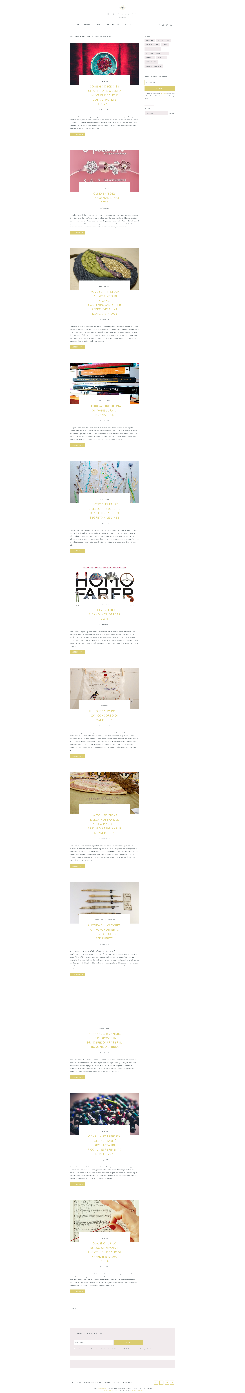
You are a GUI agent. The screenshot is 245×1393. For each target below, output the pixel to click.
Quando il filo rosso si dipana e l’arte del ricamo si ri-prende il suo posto (104, 1252)
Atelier (76, 24)
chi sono (116, 24)
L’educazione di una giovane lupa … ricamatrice (104, 411)
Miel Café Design (136, 1390)
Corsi (97, 24)
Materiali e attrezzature (104, 920)
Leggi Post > (77, 134)
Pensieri (104, 81)
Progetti (104, 706)
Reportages (104, 188)
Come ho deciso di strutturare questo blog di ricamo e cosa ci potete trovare (104, 95)
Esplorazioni (104, 286)
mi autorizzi (164, 93)
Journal (106, 24)
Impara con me (104, 499)
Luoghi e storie (152, 49)
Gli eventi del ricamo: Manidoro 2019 (104, 198)
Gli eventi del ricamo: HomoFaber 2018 (104, 615)
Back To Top (76, 1383)
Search (171, 113)
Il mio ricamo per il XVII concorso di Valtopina (104, 716)
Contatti (127, 24)
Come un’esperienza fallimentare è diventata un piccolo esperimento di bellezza (104, 1145)
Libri (108, 401)
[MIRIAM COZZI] (122, 14)
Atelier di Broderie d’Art (92, 1383)
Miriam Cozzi (102, 1388)
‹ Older (73, 1308)
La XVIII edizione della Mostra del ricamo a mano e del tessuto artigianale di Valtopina (104, 824)
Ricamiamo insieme (153, 66)
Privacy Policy (127, 1383)
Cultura (102, 401)
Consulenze (87, 24)
